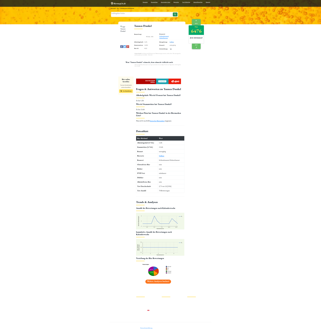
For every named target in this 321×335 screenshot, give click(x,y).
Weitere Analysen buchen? (158, 281)
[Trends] (171, 48)
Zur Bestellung (127, 91)
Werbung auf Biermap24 (141, 310)
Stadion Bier (164, 308)
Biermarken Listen (165, 2)
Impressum (138, 302)
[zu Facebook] (121, 46)
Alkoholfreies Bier (197, 2)
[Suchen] (175, 14)
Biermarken (164, 305)
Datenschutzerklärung (141, 305)
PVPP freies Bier (165, 310)
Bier (118, 8)
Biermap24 (113, 8)
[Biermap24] (118, 3)
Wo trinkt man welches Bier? (168, 316)
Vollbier (172, 42)
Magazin (208, 2)
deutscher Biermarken (157, 121)
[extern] (192, 300)
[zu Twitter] (124, 46)
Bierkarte (145, 2)
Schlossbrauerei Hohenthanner (127, 8)
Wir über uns (139, 308)
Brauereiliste (154, 2)
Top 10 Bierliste (186, 2)
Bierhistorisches (165, 313)
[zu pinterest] (127, 46)
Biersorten (176, 2)
